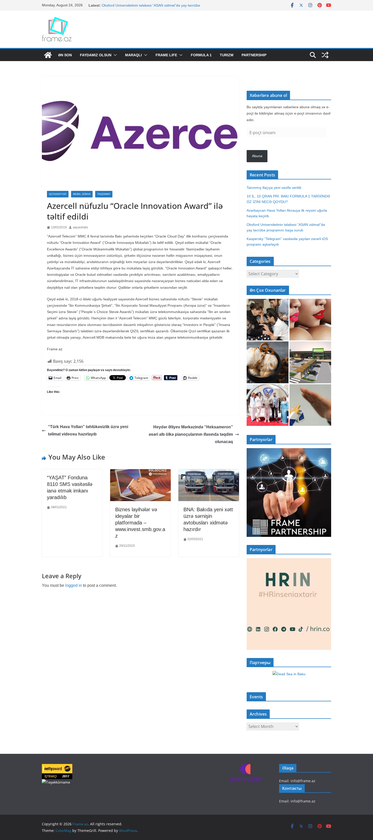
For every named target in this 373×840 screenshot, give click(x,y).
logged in (73, 585)
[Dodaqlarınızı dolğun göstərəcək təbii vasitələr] (310, 320)
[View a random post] (325, 55)
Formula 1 (201, 55)
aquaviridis (80, 227)
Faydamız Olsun (95, 55)
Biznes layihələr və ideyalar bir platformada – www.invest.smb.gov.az (140, 523)
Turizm (226, 55)
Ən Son (65, 55)
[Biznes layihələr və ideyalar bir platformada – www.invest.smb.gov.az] (140, 473)
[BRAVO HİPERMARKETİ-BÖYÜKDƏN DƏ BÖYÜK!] (310, 362)
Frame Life (166, 55)
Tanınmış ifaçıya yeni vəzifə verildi (274, 188)
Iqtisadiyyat (57, 194)
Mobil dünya (82, 194)
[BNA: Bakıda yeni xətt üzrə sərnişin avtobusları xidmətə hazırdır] (208, 473)
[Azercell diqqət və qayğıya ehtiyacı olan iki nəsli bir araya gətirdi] (268, 320)
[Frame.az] (48, 55)
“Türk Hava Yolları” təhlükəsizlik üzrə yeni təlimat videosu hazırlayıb (88, 430)
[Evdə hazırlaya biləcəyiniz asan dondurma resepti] (268, 362)
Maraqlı (133, 55)
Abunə (257, 156)
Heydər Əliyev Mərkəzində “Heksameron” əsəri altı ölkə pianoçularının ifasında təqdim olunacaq (191, 434)
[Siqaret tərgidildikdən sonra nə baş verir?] (310, 405)
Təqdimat (103, 194)
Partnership (254, 55)
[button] (114, 55)
